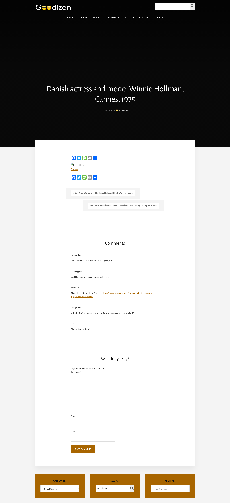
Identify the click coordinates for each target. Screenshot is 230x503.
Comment (76, 372)
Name (74, 416)
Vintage (123, 110)
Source (74, 169)
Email (73, 431)
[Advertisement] (115, 45)
